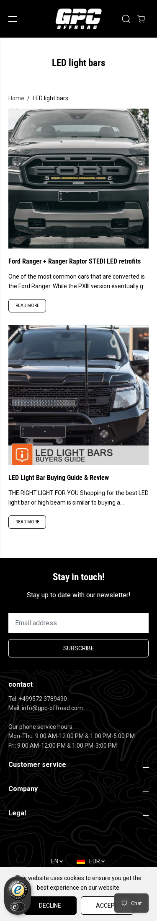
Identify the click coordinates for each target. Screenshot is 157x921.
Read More (27, 305)
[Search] (126, 18)
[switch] (17, 906)
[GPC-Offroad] (78, 19)
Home (16, 98)
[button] (13, 19)
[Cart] (141, 18)
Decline (50, 905)
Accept (107, 905)
